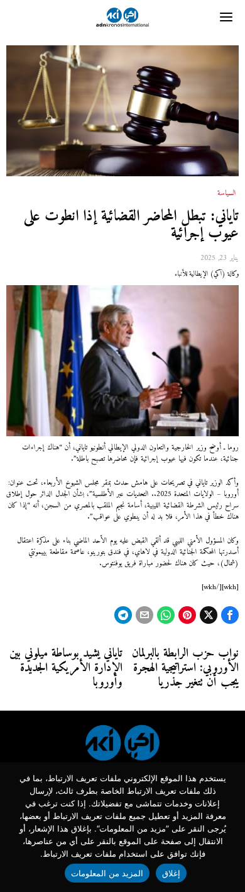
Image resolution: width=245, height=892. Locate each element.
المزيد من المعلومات (107, 873)
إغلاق (171, 873)
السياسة (226, 194)
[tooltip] (230, 615)
